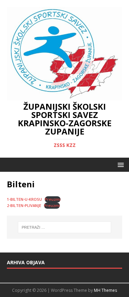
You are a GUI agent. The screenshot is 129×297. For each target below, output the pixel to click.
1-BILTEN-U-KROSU (24, 199)
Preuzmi (53, 199)
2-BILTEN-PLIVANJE (24, 205)
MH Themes (105, 290)
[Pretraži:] (65, 227)
